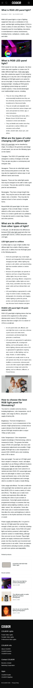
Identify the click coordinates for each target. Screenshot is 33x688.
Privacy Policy (15, 683)
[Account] (29, 3)
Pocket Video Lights (7, 635)
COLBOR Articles (6, 651)
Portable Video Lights (7, 637)
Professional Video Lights (8, 639)
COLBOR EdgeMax (7, 677)
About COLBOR (6, 649)
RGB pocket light (6, 469)
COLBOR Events (6, 653)
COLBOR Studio (6, 675)
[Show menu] (2, 3)
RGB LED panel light (8, 144)
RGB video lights (23, 72)
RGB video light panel (14, 232)
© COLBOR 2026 (5, 683)
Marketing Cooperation (8, 665)
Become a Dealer (6, 663)
